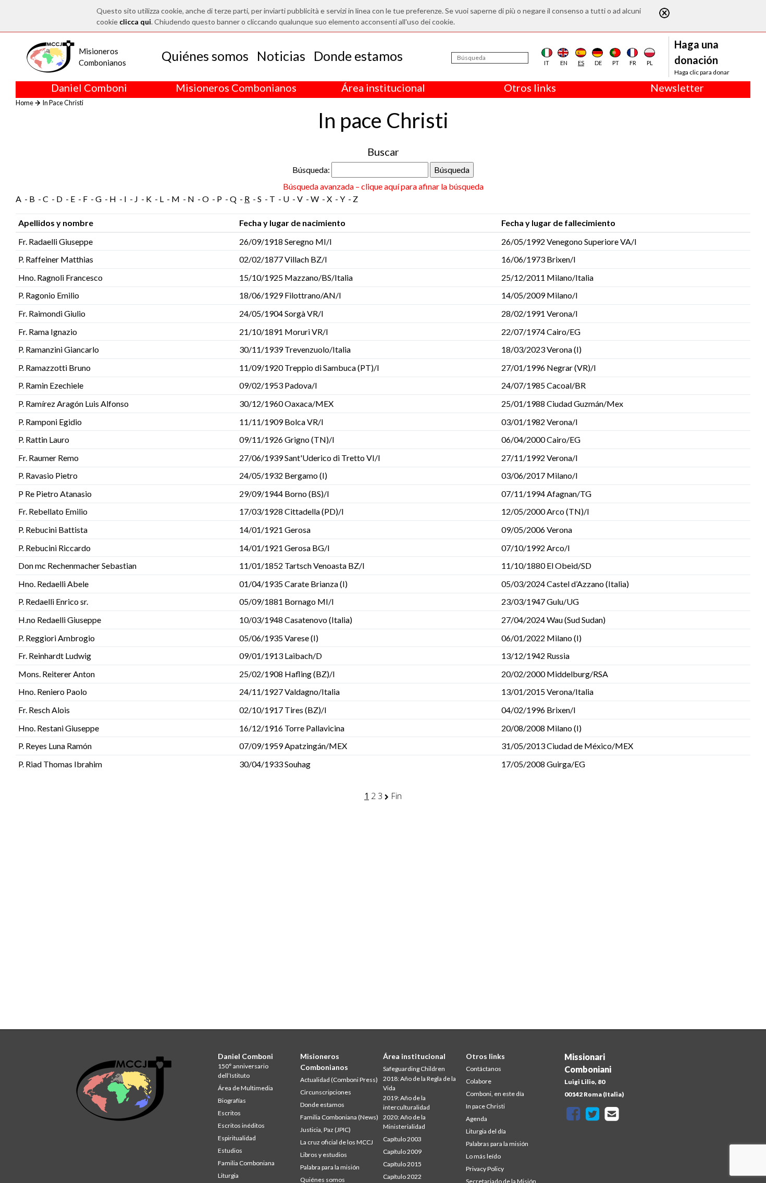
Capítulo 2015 (402, 1164)
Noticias (281, 56)
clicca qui (135, 21)
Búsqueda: (311, 170)
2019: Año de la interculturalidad (406, 1102)
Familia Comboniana (246, 1163)
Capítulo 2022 (402, 1176)
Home (24, 102)
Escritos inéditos (241, 1125)
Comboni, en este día (495, 1094)
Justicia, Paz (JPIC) (325, 1130)
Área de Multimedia (245, 1088)
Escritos (229, 1113)
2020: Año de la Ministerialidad (404, 1121)
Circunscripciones (325, 1092)
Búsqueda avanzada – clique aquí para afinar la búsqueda (383, 186)
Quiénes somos (205, 56)
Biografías (232, 1100)
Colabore (478, 1081)
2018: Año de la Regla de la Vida (419, 1083)
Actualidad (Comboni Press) (339, 1080)
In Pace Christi (62, 102)
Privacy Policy (485, 1169)
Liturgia (228, 1175)
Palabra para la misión (330, 1167)
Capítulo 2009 (402, 1151)
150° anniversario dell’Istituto (243, 1070)
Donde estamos (358, 56)
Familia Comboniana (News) (339, 1117)
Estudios (230, 1150)
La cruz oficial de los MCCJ (336, 1142)
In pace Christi (485, 1106)
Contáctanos (483, 1069)
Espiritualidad (237, 1138)
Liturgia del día (486, 1131)
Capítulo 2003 (402, 1139)
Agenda (476, 1119)
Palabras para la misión (497, 1144)
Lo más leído (483, 1156)
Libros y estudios (323, 1155)
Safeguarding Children (414, 1069)
